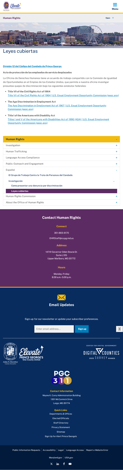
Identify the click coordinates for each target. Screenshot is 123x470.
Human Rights (11, 17)
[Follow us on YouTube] (70, 464)
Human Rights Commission (21, 196)
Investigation (13, 145)
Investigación (16, 181)
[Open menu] (115, 6)
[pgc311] (31, 354)
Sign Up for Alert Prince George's (61, 436)
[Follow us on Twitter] (51, 464)
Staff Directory (60, 423)
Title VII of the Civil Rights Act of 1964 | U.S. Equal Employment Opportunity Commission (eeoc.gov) (63, 95)
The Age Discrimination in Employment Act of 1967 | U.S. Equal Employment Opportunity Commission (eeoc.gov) (57, 107)
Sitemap (61, 432)
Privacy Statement (61, 427)
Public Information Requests (26, 450)
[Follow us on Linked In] (57, 464)
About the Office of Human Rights (25, 202)
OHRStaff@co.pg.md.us (61, 238)
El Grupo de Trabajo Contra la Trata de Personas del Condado (40, 175)
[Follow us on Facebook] (64, 464)
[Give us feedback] (119, 329)
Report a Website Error (97, 450)
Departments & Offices (61, 414)
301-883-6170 (61, 233)
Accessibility (49, 450)
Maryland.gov (55, 457)
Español (10, 169)
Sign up (82, 328)
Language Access (75, 450)
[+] (107, 18)
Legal (61, 450)
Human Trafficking (16, 151)
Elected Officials (60, 418)
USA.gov (69, 457)
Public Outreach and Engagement (24, 163)
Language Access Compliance (23, 157)
